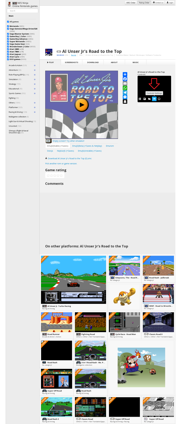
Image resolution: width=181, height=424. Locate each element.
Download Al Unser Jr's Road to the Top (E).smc (69, 158)
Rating (144, 2)
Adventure (15, 70)
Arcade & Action (18, 65)
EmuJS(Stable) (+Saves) (57, 145)
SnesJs (50, 150)
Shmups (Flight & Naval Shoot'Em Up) (18, 131)
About (114, 62)
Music (136, 62)
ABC (130, 2)
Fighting (14, 98)
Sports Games (17, 93)
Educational (15, 88)
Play (51, 62)
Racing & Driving (18, 112)
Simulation (15, 79)
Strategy (14, 84)
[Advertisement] (107, 25)
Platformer (15, 107)
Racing (73, 55)
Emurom (110, 145)
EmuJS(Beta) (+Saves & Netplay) (87, 145)
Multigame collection (19, 116)
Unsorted (15, 126)
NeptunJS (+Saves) (65, 150)
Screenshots (71, 62)
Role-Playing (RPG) (19, 74)
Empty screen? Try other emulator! (68, 141)
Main (11, 16)
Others (14, 102)
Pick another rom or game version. (61, 163)
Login (171, 3)
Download (93, 62)
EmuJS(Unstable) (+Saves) (90, 150)
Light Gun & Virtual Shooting (22, 121)
